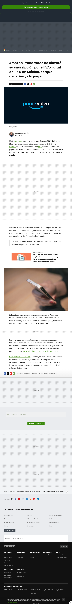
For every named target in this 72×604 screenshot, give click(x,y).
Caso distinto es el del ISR (19, 357)
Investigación (8, 515)
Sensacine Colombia (33, 592)
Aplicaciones (53, 519)
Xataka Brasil (8, 592)
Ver (37, 423)
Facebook (25, 84)
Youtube (19, 498)
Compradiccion (8, 578)
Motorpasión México (59, 590)
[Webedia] (9, 546)
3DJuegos (20, 555)
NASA (66, 50)
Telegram (26, 498)
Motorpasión (59, 555)
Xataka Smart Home (10, 563)
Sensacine (33, 555)
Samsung (53, 50)
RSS (30, 498)
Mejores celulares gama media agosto (28, 491)
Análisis (29, 515)
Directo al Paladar (48, 555)
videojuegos (30, 526)
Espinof (32, 557)
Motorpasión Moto (61, 557)
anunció (18, 141)
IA (22, 50)
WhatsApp (16, 50)
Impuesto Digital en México (49, 373)
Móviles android (54, 522)
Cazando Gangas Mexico (56, 515)
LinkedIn (37, 498)
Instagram (22, 498)
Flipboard (31, 84)
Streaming (27, 373)
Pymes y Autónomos (20, 575)
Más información (12, 602)
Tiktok (41, 498)
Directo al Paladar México (48, 590)
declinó (12, 147)
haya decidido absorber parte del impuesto (39, 351)
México (6, 526)
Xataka (6, 555)
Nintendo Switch (43, 50)
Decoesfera (7, 575)
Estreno (8, 50)
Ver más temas (9, 530)
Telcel (51, 526)
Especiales (7, 519)
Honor (60, 50)
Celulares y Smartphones (35, 519)
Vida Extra (20, 557)
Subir (63, 546)
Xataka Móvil (8, 557)
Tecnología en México (33, 522)
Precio (35, 373)
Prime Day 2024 (9, 522)
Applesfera (7, 560)
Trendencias (7, 572)
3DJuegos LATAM (22, 589)
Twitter (28, 84)
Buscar (65, 538)
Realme (28, 50)
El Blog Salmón (21, 572)
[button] (22, 133)
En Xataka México (38, 252)
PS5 (34, 50)
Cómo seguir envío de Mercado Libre (53, 491)
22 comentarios (17, 84)
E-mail (34, 84)
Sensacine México (35, 589)
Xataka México (8, 589)
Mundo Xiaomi (8, 565)
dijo (40, 147)
